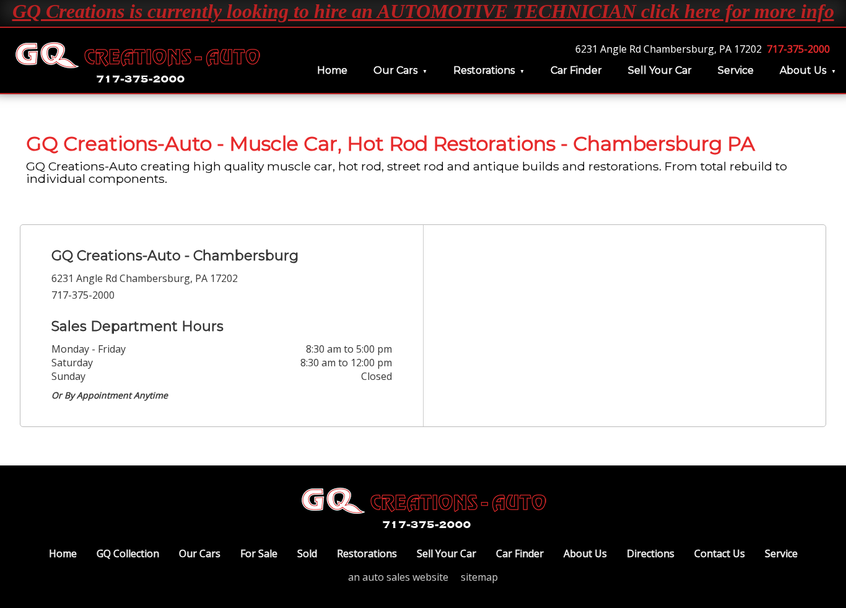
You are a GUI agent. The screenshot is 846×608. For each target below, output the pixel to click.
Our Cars (395, 70)
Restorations (484, 70)
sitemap (479, 577)
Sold (307, 553)
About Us (803, 70)
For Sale (258, 553)
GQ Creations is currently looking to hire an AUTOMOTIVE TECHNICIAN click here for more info (423, 11)
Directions (650, 553)
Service (736, 70)
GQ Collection (128, 553)
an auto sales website (398, 577)
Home (332, 70)
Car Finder (576, 70)
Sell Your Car (660, 70)
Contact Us (719, 553)
